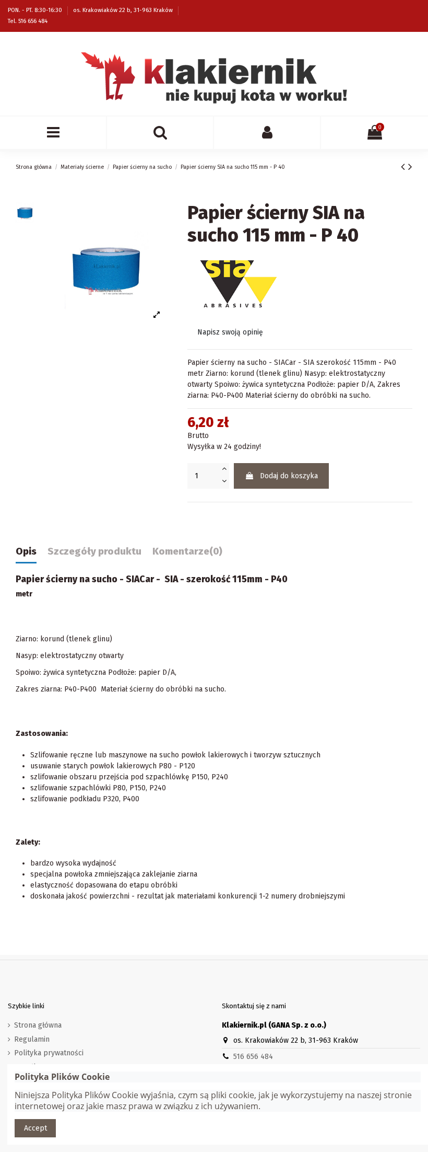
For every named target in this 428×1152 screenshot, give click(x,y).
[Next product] (410, 167)
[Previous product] (404, 167)
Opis (26, 551)
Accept (35, 1128)
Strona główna (38, 1025)
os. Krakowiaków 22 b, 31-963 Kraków (123, 10)
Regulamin (32, 1039)
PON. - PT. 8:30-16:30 (36, 10)
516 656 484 (253, 1056)
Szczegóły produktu (94, 551)
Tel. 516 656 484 (27, 21)
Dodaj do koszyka (289, 475)
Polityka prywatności (49, 1053)
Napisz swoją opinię (230, 332)
